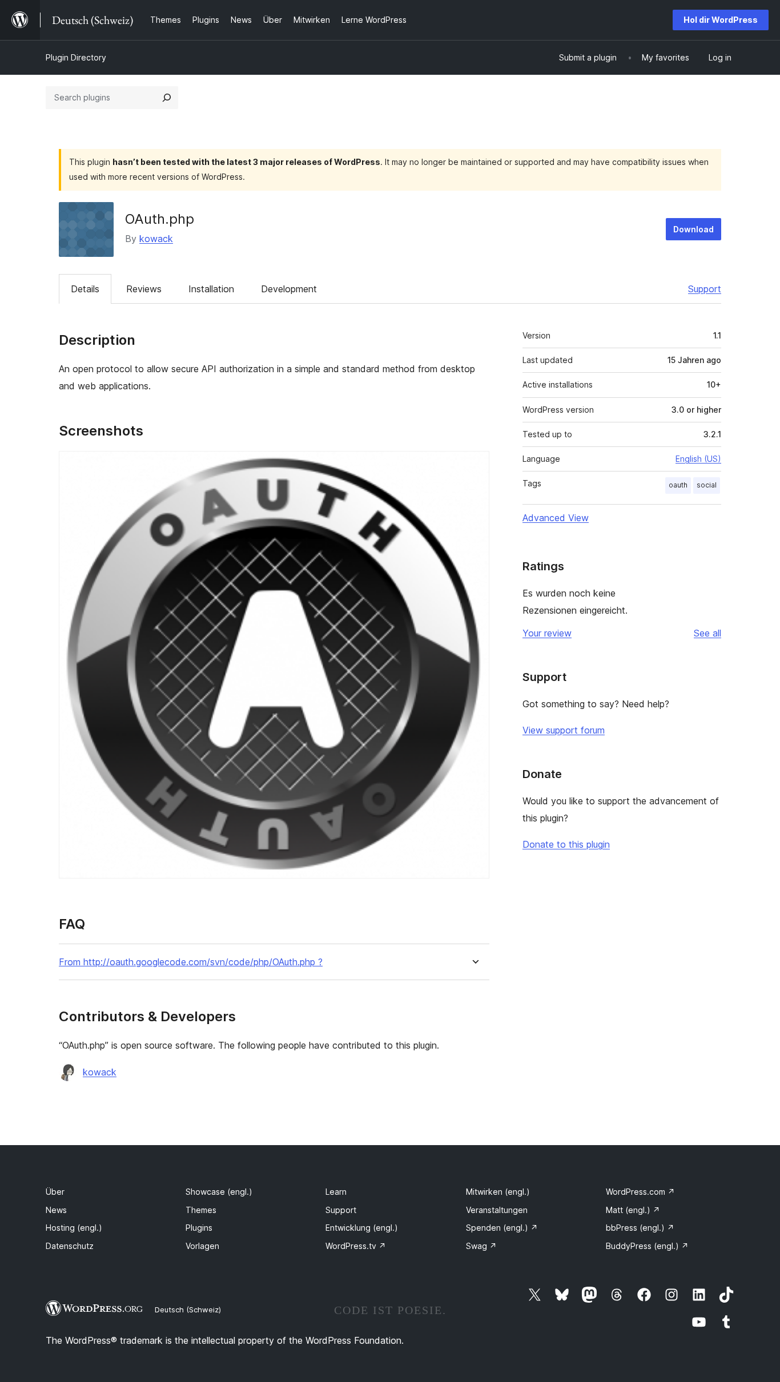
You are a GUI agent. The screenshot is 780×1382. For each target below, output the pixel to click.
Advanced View (555, 517)
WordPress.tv (355, 1246)
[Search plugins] (166, 97)
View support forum (563, 730)
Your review (547, 633)
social (707, 485)
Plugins (199, 1227)
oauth (678, 485)
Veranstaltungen (497, 1210)
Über (55, 1191)
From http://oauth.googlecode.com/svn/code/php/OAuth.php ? (191, 962)
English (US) (698, 459)
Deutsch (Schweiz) (188, 1309)
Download (693, 229)
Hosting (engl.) (74, 1227)
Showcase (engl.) (219, 1191)
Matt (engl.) (633, 1210)
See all (707, 633)
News (56, 1210)
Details (85, 289)
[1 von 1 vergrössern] (474, 466)
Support (704, 289)
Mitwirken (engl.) (498, 1191)
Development (289, 289)
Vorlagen (202, 1246)
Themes (201, 1210)
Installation (211, 289)
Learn (336, 1191)
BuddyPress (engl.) (647, 1246)
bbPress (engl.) (640, 1227)
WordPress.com (640, 1191)
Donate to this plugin (566, 844)
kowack (156, 238)
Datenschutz (70, 1246)
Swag (481, 1246)
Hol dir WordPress (720, 20)
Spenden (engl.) (502, 1227)
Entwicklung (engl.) (361, 1227)
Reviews (144, 289)
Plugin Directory (76, 57)
